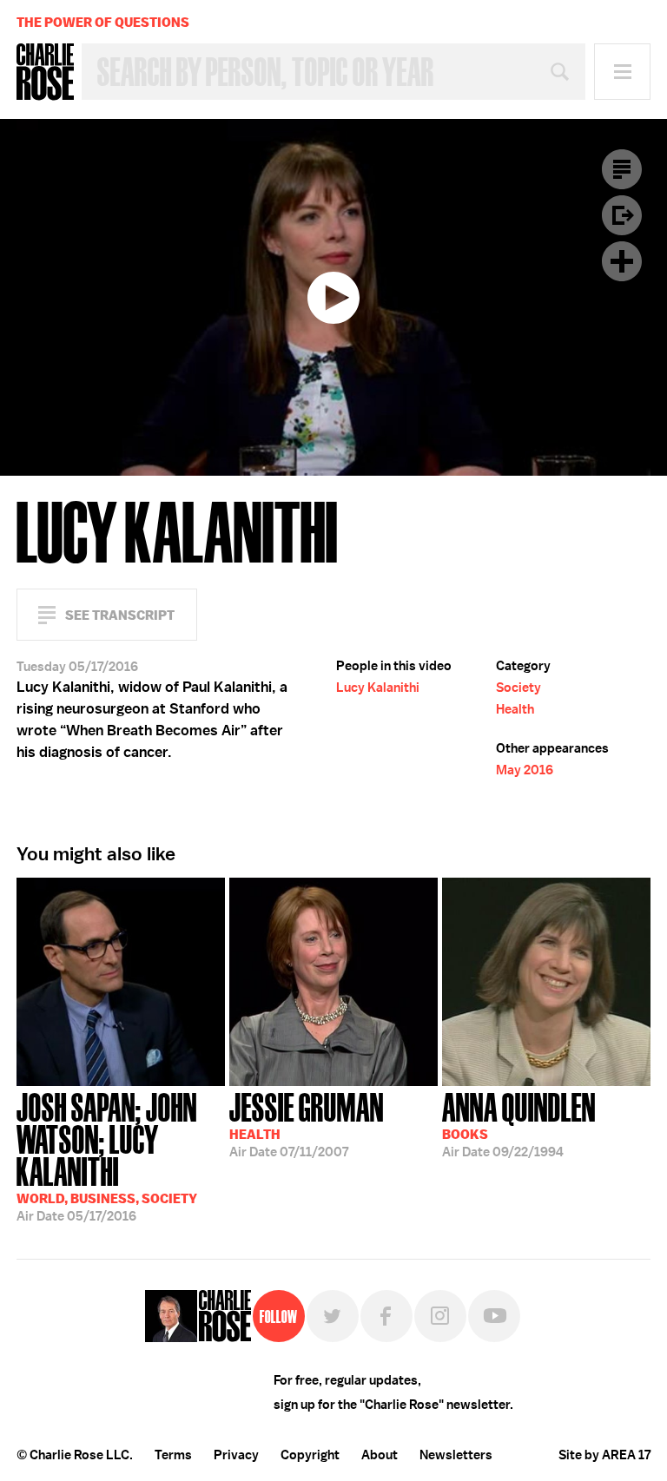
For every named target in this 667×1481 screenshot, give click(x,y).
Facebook (386, 1316)
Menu (622, 71)
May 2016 (524, 770)
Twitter (333, 1316)
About (379, 1455)
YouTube (494, 1316)
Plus (622, 261)
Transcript (622, 169)
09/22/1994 (519, 1123)
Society (518, 687)
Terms (173, 1455)
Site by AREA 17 (604, 1455)
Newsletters (455, 1455)
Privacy (236, 1455)
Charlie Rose (45, 72)
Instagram (440, 1316)
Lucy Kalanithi (377, 687)
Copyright (310, 1455)
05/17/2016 (107, 1155)
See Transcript (120, 615)
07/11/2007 (306, 1123)
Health (515, 709)
